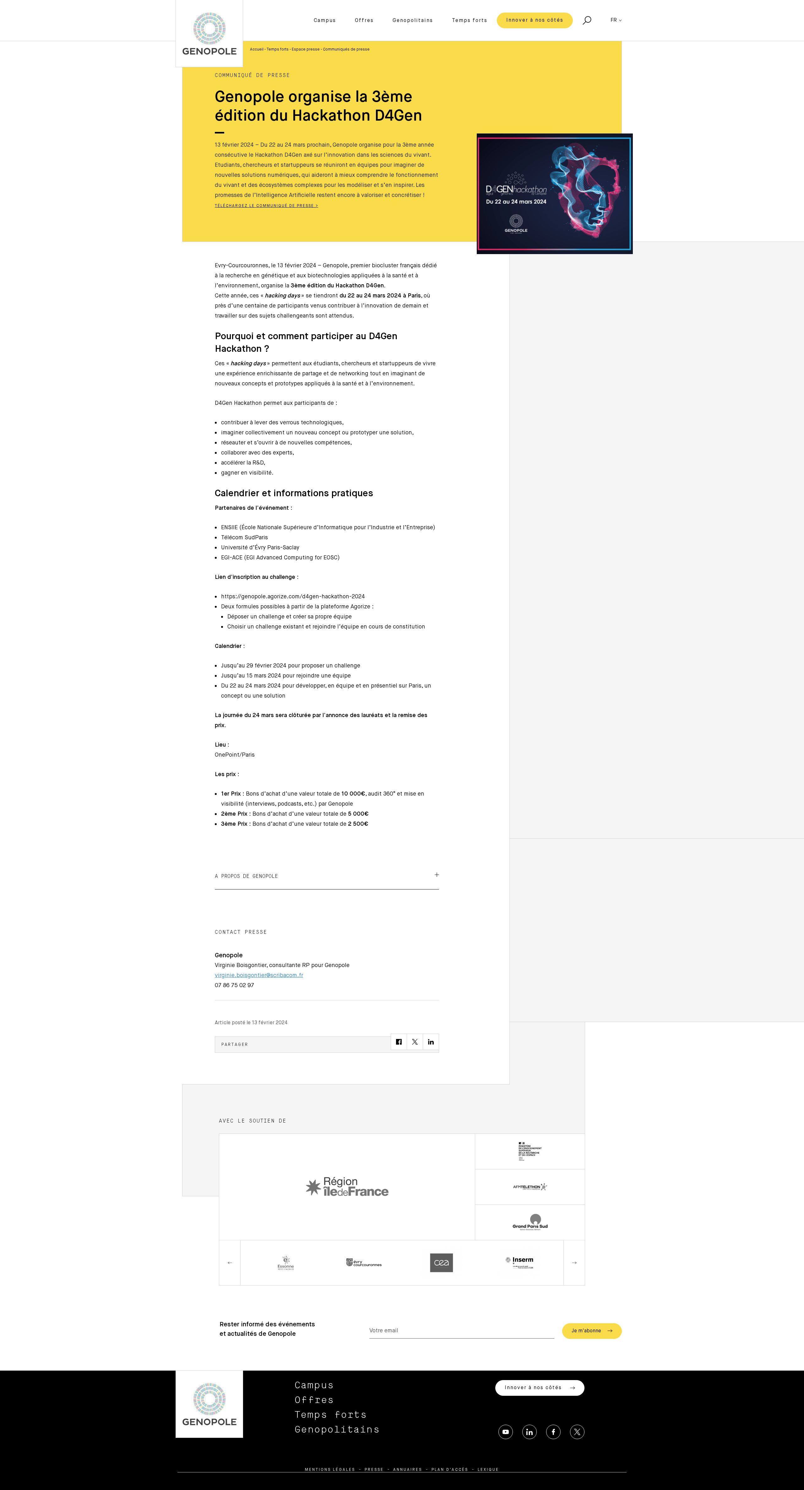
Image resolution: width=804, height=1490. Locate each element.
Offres (364, 20)
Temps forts (469, 20)
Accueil (256, 50)
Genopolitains (413, 20)
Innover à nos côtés (534, 20)
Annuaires (407, 1470)
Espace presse (306, 50)
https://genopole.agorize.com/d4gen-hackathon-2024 (293, 597)
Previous (230, 1262)
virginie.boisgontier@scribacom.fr (259, 975)
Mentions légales (330, 1470)
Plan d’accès (450, 1470)
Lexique (488, 1470)
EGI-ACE (231, 558)
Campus (325, 20)
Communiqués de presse (346, 50)
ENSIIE (229, 527)
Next (574, 1262)
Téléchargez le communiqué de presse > (266, 206)
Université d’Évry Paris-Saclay (260, 548)
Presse (374, 1470)
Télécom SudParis (244, 538)
